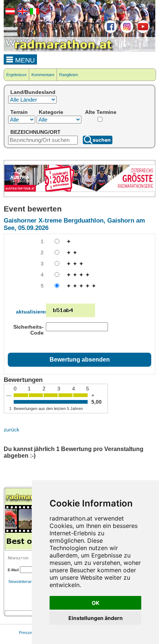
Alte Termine (100, 112)
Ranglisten (68, 74)
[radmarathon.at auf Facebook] (109, 32)
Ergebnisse (16, 74)
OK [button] (95, 603)
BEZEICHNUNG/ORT (35, 132)
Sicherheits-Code (28, 330)
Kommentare (42, 74)
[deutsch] (9, 13)
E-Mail (13, 570)
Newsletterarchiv (24, 581)
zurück (11, 430)
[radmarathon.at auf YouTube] (142, 32)
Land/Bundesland (32, 92)
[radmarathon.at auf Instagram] (125, 32)
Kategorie (51, 112)
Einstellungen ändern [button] (95, 618)
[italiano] (33, 13)
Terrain (19, 112)
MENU (24, 60)
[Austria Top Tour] (80, 190)
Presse (25, 632)
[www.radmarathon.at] (59, 50)
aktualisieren (32, 312)
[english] (21, 13)
